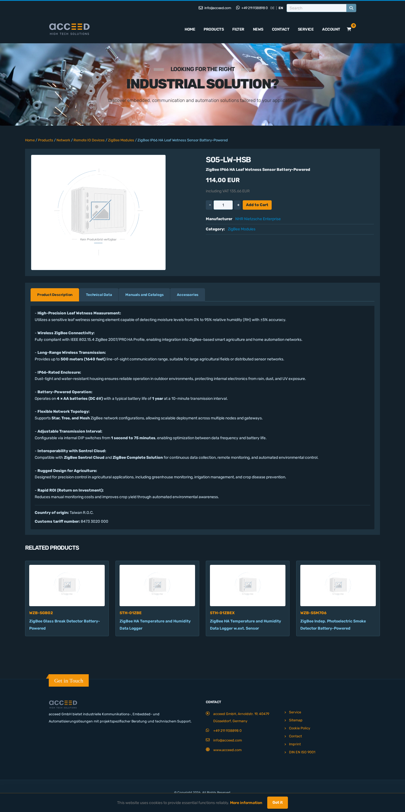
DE (272, 8)
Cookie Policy (299, 728)
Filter (238, 29)
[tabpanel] (202, 417)
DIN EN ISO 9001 (302, 752)
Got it (277, 802)
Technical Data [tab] (99, 295)
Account (331, 29)
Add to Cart (257, 205)
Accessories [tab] (187, 295)
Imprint (295, 744)
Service (306, 29)
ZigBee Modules (121, 140)
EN (281, 8)
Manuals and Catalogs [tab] (144, 295)
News (258, 29)
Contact (281, 29)
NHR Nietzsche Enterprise (258, 219)
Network (63, 140)
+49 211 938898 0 (254, 8)
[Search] (351, 8)
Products (214, 29)
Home (190, 29)
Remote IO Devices (89, 140)
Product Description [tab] (54, 295)
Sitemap (296, 720)
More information (246, 802)
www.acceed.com (227, 750)
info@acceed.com (217, 8)
